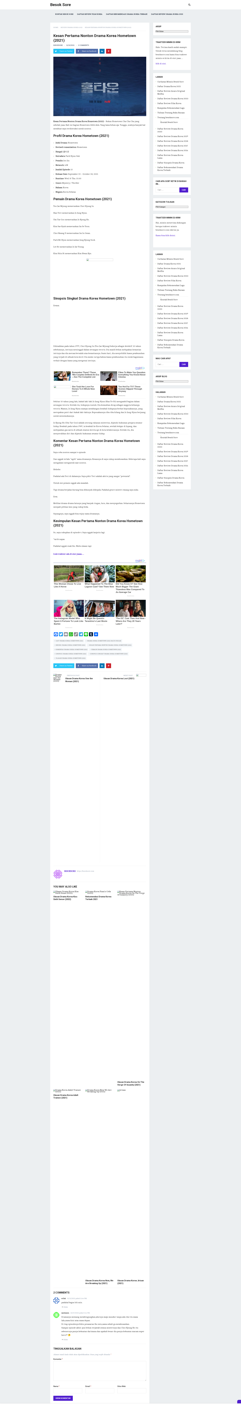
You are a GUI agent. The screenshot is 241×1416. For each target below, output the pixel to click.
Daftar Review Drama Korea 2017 (172, 146)
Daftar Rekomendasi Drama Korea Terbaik (126, 14)
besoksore (58, 45)
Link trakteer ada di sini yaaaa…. (68, 554)
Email (88, 1386)
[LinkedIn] (102, 51)
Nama (56, 1386)
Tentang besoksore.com (168, 117)
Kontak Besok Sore (64, 14)
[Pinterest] (108, 51)
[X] (239, 1401)
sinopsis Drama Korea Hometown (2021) (71, 654)
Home (55, 27)
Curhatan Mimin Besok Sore (170, 82)
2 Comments (83, 45)
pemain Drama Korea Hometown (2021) (106, 649)
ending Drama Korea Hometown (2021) (70, 645)
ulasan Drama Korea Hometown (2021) (70, 658)
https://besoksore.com (85, 871)
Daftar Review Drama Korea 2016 (172, 150)
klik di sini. (161, 64)
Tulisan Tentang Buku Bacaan (171, 113)
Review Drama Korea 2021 (71, 27)
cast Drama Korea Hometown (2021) (69, 641)
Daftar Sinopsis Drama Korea (170, 163)
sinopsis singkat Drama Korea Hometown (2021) (109, 654)
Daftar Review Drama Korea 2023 (167, 14)
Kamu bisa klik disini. (165, 235)
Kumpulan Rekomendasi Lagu (171, 108)
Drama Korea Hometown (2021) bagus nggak (104, 641)
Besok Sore (60, 4)
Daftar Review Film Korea (89, 14)
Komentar (58, 1359)
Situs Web (121, 1386)
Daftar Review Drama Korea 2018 (172, 141)
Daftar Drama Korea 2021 (169, 86)
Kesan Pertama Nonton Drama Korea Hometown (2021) (110, 645)
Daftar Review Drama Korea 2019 (172, 136)
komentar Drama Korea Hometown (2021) (71, 649)
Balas (66, 1307)
